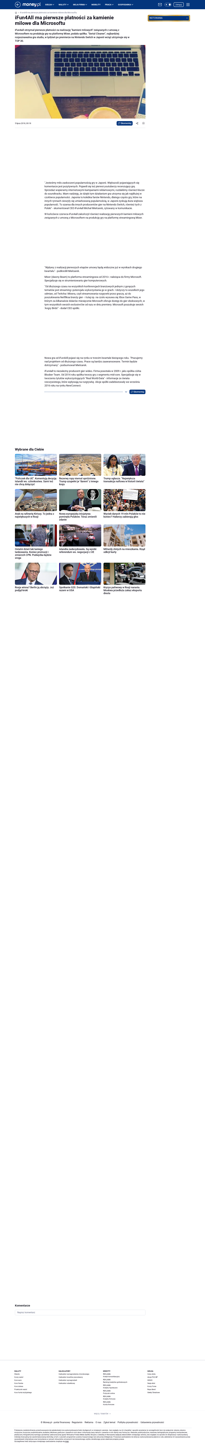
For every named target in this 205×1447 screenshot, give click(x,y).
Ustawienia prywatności (151, 1422)
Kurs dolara (18, 1386)
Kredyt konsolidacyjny (111, 1377)
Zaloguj (178, 4)
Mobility (96, 4)
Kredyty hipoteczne (110, 1388)
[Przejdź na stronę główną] (18, 6)
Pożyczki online (109, 1393)
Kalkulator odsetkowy (67, 1383)
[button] (167, 4)
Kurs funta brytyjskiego (23, 1393)
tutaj (66, 1441)
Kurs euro (18, 1380)
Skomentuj (126, 123)
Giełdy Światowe (153, 1393)
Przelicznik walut (20, 1389)
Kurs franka (18, 1383)
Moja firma (79, 4)
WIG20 (149, 1380)
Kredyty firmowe (109, 1399)
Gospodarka (124, 4)
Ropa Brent (151, 1389)
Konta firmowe (108, 1405)
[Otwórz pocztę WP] (160, 4)
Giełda (48, 4)
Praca (108, 4)
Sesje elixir (151, 1383)
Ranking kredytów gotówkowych (115, 1382)
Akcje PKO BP (152, 1377)
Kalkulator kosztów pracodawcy (71, 1377)
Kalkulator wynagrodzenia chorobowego (74, 1374)
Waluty (62, 4)
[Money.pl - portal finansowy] (34, 4)
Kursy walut (18, 1377)
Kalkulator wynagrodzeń (68, 1380)
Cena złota (151, 1374)
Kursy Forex (151, 1386)
